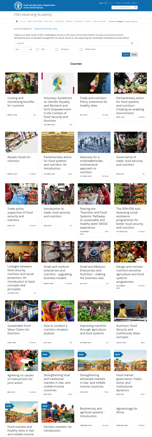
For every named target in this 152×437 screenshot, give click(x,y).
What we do (48, 21)
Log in (128, 21)
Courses (23, 21)
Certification (59, 21)
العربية (101, 3)
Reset (134, 54)
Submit (126, 54)
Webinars (69, 21)
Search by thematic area (45, 28)
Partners (88, 21)
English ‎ (111, 3)
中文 (105, 3)
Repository (79, 21)
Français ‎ (119, 3)
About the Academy (35, 21)
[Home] (16, 21)
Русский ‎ (126, 3)
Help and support (99, 21)
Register (135, 21)
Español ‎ (134, 3)
